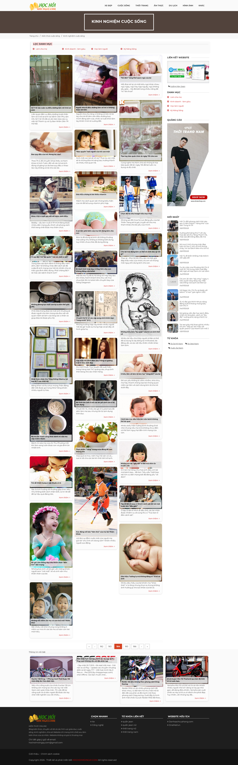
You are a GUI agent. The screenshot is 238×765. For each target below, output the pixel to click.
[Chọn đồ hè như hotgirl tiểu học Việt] (140, 196)
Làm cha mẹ (41, 49)
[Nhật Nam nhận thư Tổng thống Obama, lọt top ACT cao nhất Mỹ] (50, 354)
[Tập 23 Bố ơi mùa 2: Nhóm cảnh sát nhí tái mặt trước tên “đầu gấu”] (140, 496)
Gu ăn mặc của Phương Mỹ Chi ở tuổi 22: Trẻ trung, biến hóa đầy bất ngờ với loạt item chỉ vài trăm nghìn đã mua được (194, 270)
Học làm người (101, 49)
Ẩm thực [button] (158, 5)
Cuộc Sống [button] (124, 5)
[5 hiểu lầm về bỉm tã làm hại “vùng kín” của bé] (140, 365)
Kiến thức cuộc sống (51, 36)
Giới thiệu (34, 754)
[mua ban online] (188, 72)
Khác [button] (201, 5)
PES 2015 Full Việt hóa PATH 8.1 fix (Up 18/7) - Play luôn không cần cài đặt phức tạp (96, 660)
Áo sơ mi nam (176, 344)
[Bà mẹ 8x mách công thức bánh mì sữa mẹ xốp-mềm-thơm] (50, 419)
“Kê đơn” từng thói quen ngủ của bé (136, 78)
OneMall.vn (174, 725)
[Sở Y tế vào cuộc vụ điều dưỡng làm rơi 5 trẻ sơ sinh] (50, 83)
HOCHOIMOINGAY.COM (85, 760)
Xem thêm (64, 127)
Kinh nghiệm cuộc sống (74, 36)
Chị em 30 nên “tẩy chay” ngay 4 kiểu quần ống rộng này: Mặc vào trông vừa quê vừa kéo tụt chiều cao (194, 282)
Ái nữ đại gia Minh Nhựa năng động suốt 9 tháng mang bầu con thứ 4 (193, 304)
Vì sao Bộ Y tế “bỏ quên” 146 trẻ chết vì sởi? (49, 257)
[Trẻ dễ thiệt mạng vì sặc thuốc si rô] (50, 471)
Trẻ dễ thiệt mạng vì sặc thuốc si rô (46, 483)
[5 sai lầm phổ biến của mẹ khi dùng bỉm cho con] (95, 223)
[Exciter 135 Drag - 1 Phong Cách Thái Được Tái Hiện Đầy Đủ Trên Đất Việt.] (51, 669)
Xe (93, 721)
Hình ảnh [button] (188, 5)
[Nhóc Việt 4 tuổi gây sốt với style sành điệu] (50, 198)
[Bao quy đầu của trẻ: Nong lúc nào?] (50, 144)
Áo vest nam (193, 344)
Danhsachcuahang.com (181, 721)
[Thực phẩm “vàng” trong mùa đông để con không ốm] (95, 437)
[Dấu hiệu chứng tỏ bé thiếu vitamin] (95, 184)
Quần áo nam (176, 348)
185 (126, 646)
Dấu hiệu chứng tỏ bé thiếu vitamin (91, 194)
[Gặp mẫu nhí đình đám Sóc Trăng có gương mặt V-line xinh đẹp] (95, 350)
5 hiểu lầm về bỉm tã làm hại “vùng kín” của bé (140, 374)
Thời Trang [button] (142, 5)
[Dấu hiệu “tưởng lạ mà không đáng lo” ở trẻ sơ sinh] (140, 551)
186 (134, 646)
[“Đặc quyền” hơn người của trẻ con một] (95, 142)
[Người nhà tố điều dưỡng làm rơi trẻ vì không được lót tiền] (95, 82)
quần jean (128, 721)
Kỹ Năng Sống (129, 49)
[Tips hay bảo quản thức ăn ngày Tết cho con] (140, 129)
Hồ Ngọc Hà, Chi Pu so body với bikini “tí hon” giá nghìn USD (194, 291)
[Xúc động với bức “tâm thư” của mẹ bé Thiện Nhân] (95, 501)
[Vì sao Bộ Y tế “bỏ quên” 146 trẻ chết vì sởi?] (50, 248)
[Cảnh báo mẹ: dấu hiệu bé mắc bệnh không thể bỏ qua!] (140, 409)
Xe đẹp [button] (108, 5)
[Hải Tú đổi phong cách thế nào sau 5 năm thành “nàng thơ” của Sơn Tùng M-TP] (172, 227)
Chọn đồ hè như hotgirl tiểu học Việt (136, 214)
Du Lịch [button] (173, 5)
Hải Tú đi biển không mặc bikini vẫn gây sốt (194, 257)
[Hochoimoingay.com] (42, 4)
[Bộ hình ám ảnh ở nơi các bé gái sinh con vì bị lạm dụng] (95, 393)
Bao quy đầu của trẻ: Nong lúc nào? (46, 154)
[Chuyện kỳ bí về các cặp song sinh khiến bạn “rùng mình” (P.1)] (95, 306)
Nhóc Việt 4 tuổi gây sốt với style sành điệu (49, 216)
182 (101, 646)
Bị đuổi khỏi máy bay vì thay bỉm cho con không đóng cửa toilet (93, 270)
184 (118, 646)
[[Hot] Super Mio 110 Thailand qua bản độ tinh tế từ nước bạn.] (186, 669)
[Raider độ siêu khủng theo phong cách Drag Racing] (141, 671)
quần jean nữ (129, 725)
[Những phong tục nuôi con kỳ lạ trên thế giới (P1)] (50, 294)
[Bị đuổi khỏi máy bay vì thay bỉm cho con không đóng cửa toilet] (95, 261)
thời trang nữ (129, 728)
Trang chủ (33, 36)
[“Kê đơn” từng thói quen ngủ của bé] (140, 68)
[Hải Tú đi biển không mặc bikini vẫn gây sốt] (172, 261)
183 (109, 646)
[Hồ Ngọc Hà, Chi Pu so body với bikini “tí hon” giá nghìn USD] (172, 295)
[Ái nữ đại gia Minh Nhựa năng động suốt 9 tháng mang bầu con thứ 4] (172, 307)
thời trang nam (130, 732)
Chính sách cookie (50, 754)
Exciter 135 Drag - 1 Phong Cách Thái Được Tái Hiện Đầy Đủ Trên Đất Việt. (51, 680)
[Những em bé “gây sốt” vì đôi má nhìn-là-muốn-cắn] (140, 454)
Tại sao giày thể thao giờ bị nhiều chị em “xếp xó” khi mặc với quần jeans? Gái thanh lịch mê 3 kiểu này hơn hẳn (194, 327)
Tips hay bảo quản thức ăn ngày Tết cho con (139, 156)
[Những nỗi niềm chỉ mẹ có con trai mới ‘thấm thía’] (50, 603)
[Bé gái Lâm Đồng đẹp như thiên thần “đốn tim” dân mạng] (50, 534)
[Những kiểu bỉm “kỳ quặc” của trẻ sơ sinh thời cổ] (140, 303)
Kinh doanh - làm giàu (75, 49)
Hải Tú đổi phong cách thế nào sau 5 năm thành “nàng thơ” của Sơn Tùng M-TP (194, 223)
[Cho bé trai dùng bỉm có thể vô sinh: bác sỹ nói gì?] (140, 244)
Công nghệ (97, 725)
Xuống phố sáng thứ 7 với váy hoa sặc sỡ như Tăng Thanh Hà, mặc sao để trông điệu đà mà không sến (193, 236)
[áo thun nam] (188, 164)
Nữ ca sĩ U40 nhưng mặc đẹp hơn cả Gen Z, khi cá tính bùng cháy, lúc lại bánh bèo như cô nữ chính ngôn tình (194, 247)
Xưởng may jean (177, 86)
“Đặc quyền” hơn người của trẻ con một (93, 152)
